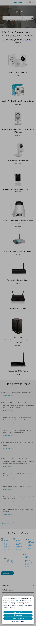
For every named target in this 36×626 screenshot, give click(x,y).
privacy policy (15, 600)
